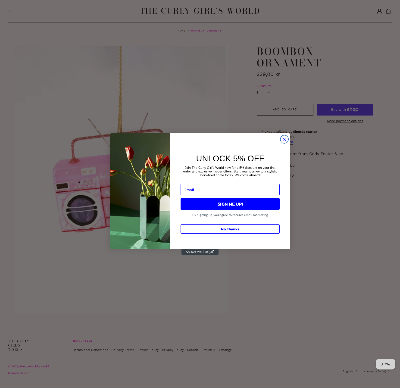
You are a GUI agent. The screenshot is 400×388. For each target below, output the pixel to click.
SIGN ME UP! (230, 203)
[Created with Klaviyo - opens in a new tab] (200, 252)
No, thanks (230, 229)
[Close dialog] (284, 139)
